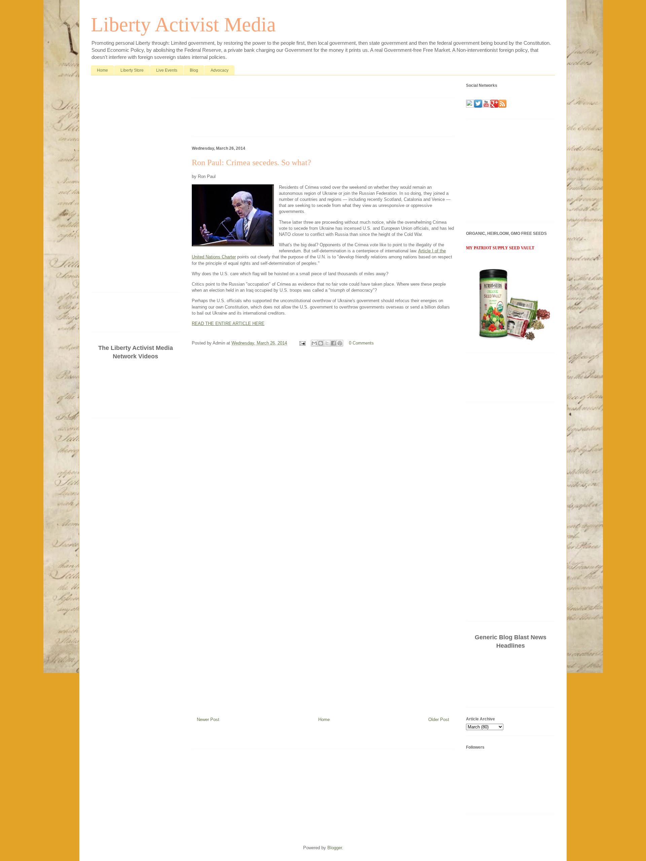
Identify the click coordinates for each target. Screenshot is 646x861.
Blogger (334, 847)
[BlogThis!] (320, 343)
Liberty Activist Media (183, 24)
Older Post (438, 719)
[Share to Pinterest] (339, 343)
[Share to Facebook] (333, 343)
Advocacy (219, 70)
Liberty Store (132, 70)
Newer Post (208, 719)
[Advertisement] (270, 88)
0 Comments (361, 343)
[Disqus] (323, 442)
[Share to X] (327, 343)
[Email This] (314, 343)
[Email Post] (302, 343)
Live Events (166, 70)
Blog (194, 70)
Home (102, 70)
